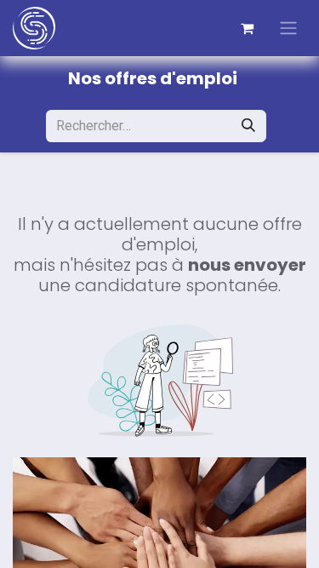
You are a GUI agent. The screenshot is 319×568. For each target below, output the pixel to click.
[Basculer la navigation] (288, 28)
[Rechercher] (248, 126)
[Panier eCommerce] (247, 28)
